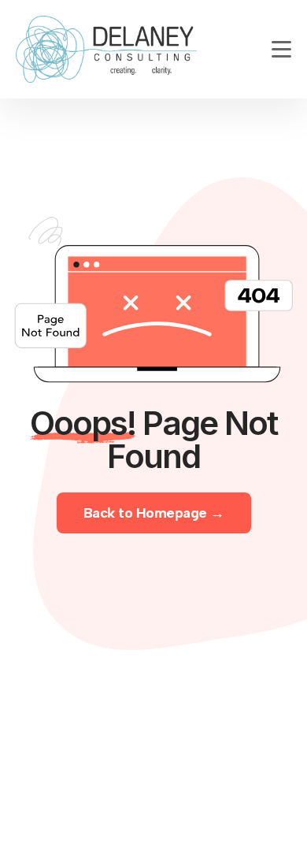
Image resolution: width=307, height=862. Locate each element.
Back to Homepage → (153, 513)
